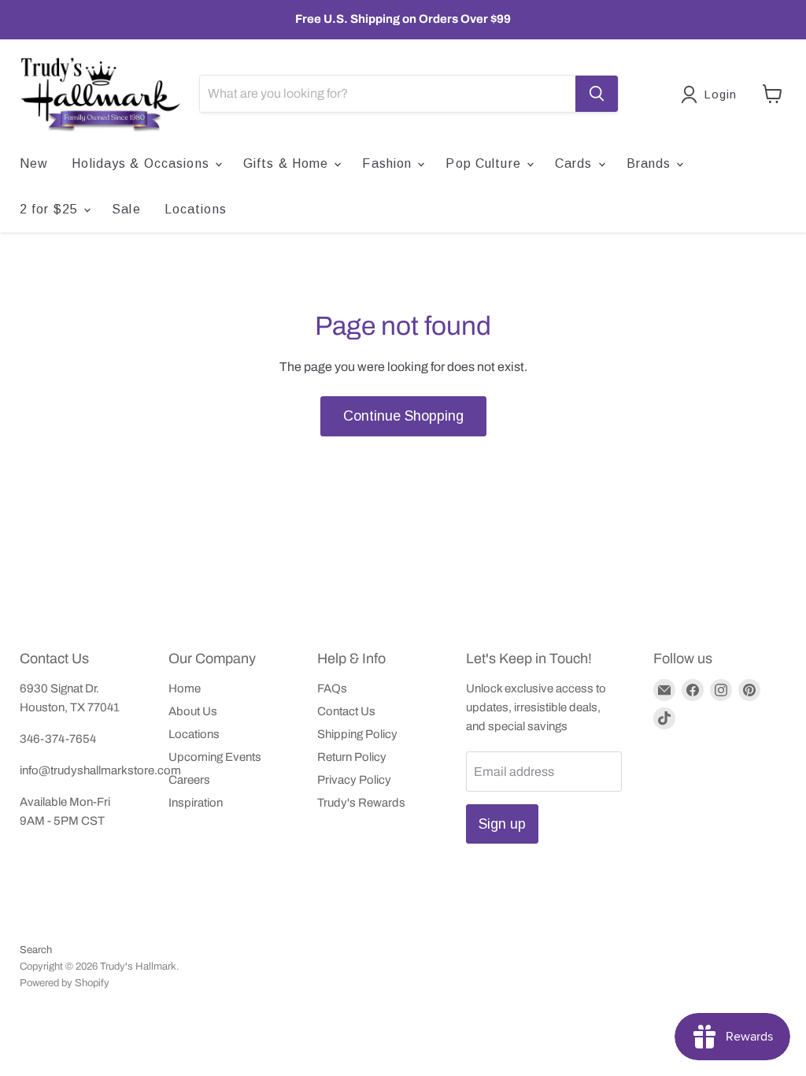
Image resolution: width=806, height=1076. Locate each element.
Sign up (502, 824)
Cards (576, 163)
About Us (192, 711)
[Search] (596, 94)
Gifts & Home (288, 163)
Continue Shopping (403, 416)
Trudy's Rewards (361, 802)
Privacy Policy (354, 780)
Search (36, 949)
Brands (651, 163)
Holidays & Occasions (142, 163)
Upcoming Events (214, 757)
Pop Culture (485, 163)
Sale (126, 209)
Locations (196, 209)
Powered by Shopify (64, 983)
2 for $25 (51, 209)
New (34, 163)
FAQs (332, 688)
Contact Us (346, 711)
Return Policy (351, 757)
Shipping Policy (357, 734)
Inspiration (195, 802)
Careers (189, 780)
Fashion (389, 163)
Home (184, 688)
